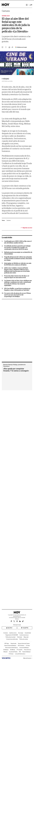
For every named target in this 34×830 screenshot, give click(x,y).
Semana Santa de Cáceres (24, 643)
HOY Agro (6, 643)
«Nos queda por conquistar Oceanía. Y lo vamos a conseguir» (16, 369)
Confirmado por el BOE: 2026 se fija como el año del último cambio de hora (18, 242)
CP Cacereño (19, 649)
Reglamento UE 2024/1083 (12, 635)
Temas (3, 220)
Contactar (5, 633)
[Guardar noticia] (2, 47)
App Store (10, 627)
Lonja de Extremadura (20, 654)
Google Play (25, 627)
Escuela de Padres (13, 651)
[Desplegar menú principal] (31, 5)
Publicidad (19, 637)
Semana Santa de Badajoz (10, 645)
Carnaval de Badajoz (24, 647)
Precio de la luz (27, 649)
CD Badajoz (6, 649)
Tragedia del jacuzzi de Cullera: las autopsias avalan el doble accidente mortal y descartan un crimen (18, 258)
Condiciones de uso (24, 635)
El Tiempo (11, 654)
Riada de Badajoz (26, 651)
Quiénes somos (13, 633)
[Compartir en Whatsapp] (9, 47)
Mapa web (26, 637)
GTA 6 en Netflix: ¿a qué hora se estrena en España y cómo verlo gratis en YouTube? (17, 289)
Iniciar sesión (27, 5)
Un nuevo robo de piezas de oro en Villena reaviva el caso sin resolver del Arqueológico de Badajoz (17, 294)
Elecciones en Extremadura (11, 647)
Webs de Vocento (27, 658)
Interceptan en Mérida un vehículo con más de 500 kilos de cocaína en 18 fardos (17, 264)
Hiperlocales (13, 643)
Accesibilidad (28, 633)
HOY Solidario (21, 645)
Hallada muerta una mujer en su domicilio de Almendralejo (18, 253)
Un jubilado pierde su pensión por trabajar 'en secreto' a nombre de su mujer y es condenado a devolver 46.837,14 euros (17, 247)
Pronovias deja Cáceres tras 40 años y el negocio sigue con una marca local (16, 276)
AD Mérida (12, 649)
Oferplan (5, 651)
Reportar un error (27, 228)
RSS (20, 651)
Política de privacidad (10, 637)
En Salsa (28, 645)
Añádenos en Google (22, 47)
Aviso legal (20, 633)
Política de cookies (23, 639)
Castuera (6, 10)
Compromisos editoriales (12, 639)
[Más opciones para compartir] (12, 47)
